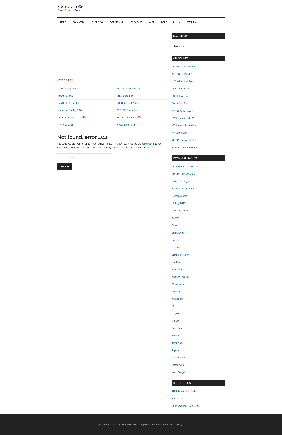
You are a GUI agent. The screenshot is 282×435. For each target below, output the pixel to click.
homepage (147, 143)
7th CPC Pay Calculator (128, 88)
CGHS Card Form (180, 103)
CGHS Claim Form (181, 96)
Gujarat (175, 240)
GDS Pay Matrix (180, 210)
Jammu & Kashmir (181, 254)
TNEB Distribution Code (184, 391)
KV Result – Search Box (184, 125)
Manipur (176, 291)
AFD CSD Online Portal (128, 110)
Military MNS (178, 203)
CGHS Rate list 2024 (127, 103)
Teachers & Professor (183, 188)
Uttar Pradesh (179, 357)
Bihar (174, 225)
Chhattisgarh (178, 232)
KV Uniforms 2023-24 (183, 118)
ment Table (75, 103)
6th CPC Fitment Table (183, 174)
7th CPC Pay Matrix (68, 88)
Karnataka (177, 269)
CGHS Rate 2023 (180, 88)
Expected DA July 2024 (70, 110)
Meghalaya (177, 298)
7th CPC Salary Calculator (185, 140)
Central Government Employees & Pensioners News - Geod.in (146, 424)
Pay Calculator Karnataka (184, 147)
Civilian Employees (181, 181)
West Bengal (178, 372)
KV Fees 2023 (65, 124)
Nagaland (176, 313)
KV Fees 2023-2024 (182, 110)
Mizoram (176, 306)
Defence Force (179, 196)
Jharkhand (177, 262)
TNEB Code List (125, 95)
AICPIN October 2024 (69, 117)
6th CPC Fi (63, 103)
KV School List (179, 132)
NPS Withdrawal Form (183, 81)
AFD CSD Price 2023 (182, 74)
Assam (175, 218)
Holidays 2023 (179, 398)
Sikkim (175, 335)
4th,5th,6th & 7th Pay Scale (185, 166)
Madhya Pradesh (180, 276)
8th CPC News (65, 95)
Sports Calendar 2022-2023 (186, 406)
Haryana (176, 247)
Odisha (175, 320)
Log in (181, 424)
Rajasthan (177, 328)
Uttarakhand (178, 365)
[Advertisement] (112, 53)
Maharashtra (178, 284)
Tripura (175, 350)
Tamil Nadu (177, 343)
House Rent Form (126, 124)
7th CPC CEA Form (126, 117)
